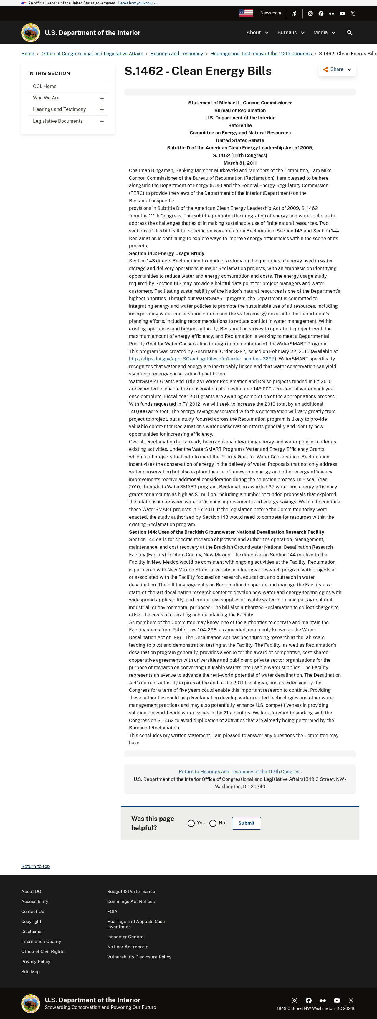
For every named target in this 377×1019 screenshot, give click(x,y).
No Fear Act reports (127, 946)
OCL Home (45, 86)
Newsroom (270, 13)
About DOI (31, 891)
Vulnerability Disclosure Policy (139, 956)
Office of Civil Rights (43, 951)
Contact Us (32, 911)
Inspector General (126, 936)
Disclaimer (32, 931)
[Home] (30, 32)
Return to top (35, 866)
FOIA (112, 911)
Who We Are (46, 98)
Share (336, 69)
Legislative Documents (58, 121)
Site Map (30, 971)
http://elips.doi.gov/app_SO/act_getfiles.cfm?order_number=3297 (202, 359)
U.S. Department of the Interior (92, 32)
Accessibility (34, 901)
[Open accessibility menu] (294, 13)
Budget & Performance (131, 891)
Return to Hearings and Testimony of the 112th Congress (240, 771)
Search (350, 33)
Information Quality (41, 941)
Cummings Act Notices (131, 901)
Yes (201, 823)
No (222, 823)
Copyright (31, 921)
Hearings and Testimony (59, 109)
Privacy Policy (35, 961)
